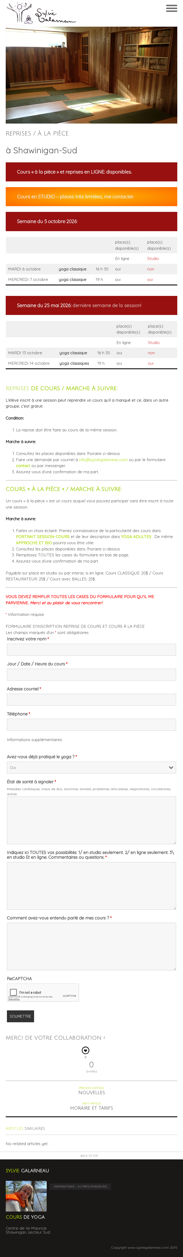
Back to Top (89, 1155)
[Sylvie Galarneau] (49, 13)
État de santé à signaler (31, 781)
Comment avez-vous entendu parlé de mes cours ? (59, 918)
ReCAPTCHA (19, 978)
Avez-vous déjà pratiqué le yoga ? (42, 756)
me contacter (119, 197)
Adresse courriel (24, 689)
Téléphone (18, 714)
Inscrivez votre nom (28, 639)
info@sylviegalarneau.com (103, 459)
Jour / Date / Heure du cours (37, 664)
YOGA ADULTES (136, 536)
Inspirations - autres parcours (80, 1186)
